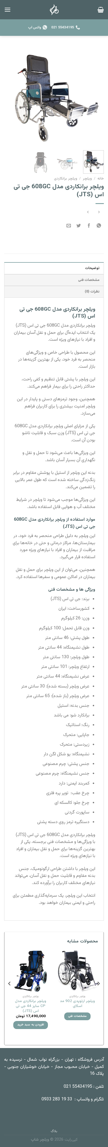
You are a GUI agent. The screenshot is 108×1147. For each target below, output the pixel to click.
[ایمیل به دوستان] (68, 226)
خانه (100, 178)
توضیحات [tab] (92, 268)
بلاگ (54, 1131)
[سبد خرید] (100, 10)
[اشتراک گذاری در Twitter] (78, 226)
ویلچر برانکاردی (65, 178)
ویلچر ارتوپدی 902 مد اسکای (77, 1003)
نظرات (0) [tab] (92, 291)
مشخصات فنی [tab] (88, 280)
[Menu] (7, 9)
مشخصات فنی (77, 1016)
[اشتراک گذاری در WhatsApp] (98, 226)
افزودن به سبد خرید (30, 1024)
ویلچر (87, 178)
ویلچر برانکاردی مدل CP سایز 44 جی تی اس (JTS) (30, 1006)
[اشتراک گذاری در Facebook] (88, 226)
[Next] (9, 96)
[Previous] (95, 96)
